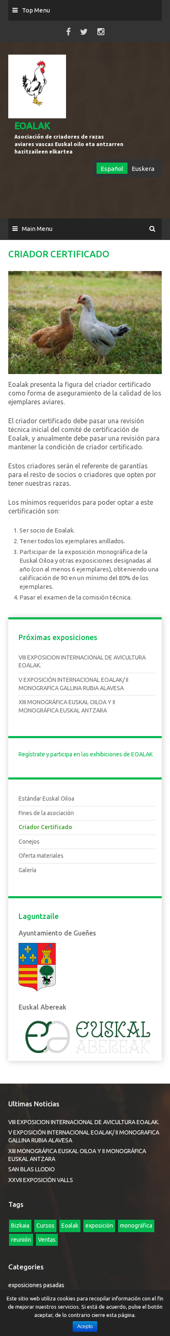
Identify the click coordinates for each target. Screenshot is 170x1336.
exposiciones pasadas (36, 1285)
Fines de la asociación (46, 813)
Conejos (29, 841)
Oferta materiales (41, 855)
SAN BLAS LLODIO (31, 1169)
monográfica (136, 1225)
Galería (27, 870)
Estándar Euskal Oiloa (46, 798)
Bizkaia (20, 1225)
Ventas (47, 1239)
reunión (21, 1239)
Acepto (85, 1326)
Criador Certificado (45, 827)
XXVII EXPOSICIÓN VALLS (40, 1180)
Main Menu (37, 228)
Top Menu (36, 10)
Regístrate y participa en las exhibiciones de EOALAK (86, 754)
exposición (99, 1225)
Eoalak (69, 1225)
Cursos (45, 1225)
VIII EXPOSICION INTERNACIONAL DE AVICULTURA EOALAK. (83, 1122)
